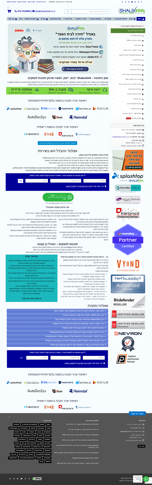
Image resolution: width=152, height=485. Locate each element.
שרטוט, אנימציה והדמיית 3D (131, 74)
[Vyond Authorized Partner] (128, 265)
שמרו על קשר (137, 413)
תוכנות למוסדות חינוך (134, 104)
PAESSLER (48, 450)
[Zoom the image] (100, 108)
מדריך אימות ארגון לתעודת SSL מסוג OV (86, 424)
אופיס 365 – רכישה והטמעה (132, 113)
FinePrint (48, 439)
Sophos (30, 454)
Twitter (25, 473)
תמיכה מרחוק (134, 118)
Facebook (29, 473)
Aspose (33, 428)
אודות (43, 19)
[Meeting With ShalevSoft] (128, 160)
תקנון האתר (31, 2)
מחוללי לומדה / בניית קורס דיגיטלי (130, 84)
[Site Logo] (131, 10)
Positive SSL (38, 450)
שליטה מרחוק (66, 163)
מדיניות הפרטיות (85, 186)
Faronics (17, 435)
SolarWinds (20, 450)
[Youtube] (132, 2)
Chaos (39, 432)
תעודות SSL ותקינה (134, 89)
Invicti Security (32, 443)
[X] (125, 2)
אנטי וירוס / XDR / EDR (133, 79)
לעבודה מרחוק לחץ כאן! (136, 30)
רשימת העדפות (11, 2)
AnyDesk (16, 424)
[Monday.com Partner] (128, 239)
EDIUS (40, 435)
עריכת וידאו (56, 158)
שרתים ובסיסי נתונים (134, 94)
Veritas (48, 461)
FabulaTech (27, 435)
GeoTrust (32, 439)
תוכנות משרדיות (135, 35)
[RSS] (128, 2)
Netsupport (27, 446)
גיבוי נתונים (137, 99)
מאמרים (108, 19)
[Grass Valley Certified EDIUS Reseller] (128, 188)
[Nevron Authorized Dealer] (128, 341)
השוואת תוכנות (95, 19)
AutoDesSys (24, 428)
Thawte (39, 457)
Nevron (17, 446)
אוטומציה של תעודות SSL (91, 435)
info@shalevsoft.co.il (126, 431)
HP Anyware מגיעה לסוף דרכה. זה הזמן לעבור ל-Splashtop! (81, 429)
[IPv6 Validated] (37, 473)
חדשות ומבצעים (121, 19)
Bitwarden (47, 432)
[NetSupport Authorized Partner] (128, 284)
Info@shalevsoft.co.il (120, 137)
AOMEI (49, 428)
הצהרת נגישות (22, 2)
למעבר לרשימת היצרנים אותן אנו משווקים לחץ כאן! (57, 143)
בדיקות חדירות (74, 160)
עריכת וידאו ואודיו (135, 69)
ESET (34, 435)
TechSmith (47, 457)
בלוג (20, 19)
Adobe (42, 424)
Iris (23, 443)
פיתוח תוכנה (137, 60)
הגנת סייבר (137, 45)
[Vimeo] (138, 2)
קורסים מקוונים (136, 108)
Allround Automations (29, 424)
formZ (40, 439)
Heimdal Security (45, 443)
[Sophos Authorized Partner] (128, 359)
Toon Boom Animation (27, 457)
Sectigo (29, 450)
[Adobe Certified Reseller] (128, 314)
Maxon (17, 443)
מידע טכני (68, 19)
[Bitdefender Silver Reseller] (128, 301)
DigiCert (48, 435)
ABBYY (49, 424)
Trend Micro (13, 457)
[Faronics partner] (128, 214)
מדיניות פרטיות (41, 2)
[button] (114, 26)
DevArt (17, 432)
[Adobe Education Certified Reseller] (128, 325)
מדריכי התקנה (81, 19)
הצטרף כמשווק (30, 19)
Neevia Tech (37, 446)
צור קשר (11, 19)
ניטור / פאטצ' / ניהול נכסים (132, 50)
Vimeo (13, 473)
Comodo (31, 432)
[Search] (68, 12)
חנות (131, 19)
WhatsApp (10, 473)
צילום (63, 158)
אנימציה (68, 158)
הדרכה (66, 165)
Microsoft (47, 446)
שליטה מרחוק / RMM (134, 40)
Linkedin (17, 473)
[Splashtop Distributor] (128, 177)
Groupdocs (22, 439)
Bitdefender (13, 428)
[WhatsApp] (141, 2)
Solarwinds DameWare (43, 454)
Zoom (41, 461)
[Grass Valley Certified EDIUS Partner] (128, 200)
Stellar (13, 454)
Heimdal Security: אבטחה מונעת (130, 55)
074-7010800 (24, 11)
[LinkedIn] (135, 2)
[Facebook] (122, 2)
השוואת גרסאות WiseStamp (90, 440)
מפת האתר (141, 446)
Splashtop (22, 454)
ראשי (140, 19)
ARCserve (41, 428)
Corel (24, 432)
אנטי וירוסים (84, 160)
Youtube (21, 473)
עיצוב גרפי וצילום (135, 65)
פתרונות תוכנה (55, 19)
